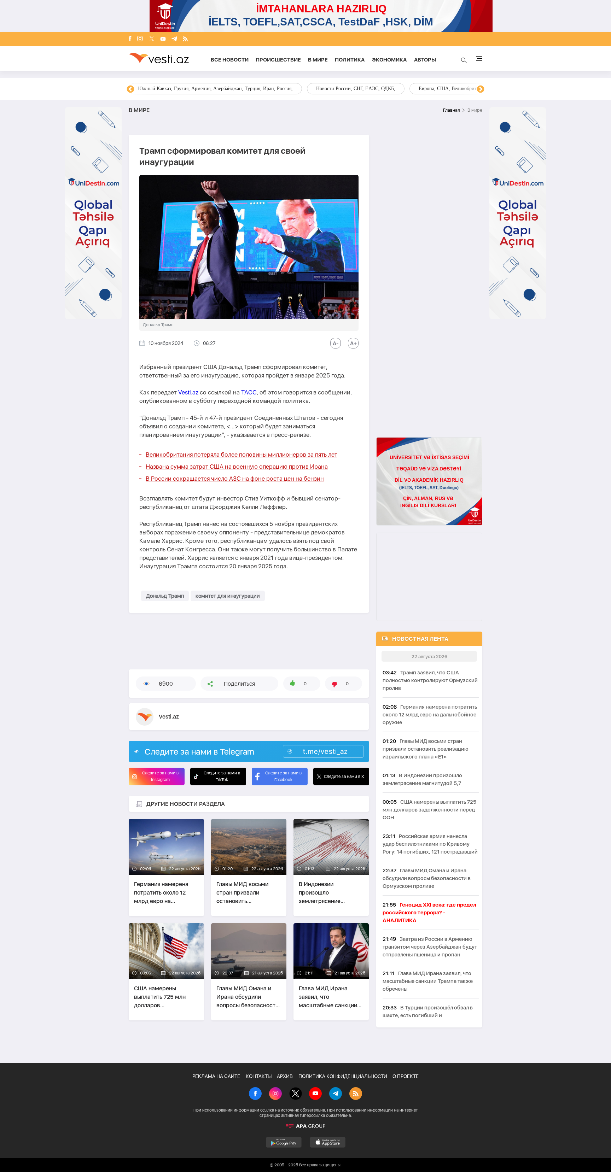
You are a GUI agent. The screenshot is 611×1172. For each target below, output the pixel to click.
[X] (295, 1094)
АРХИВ (285, 1076)
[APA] (305, 1126)
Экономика (389, 60)
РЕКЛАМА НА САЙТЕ (216, 1076)
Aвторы (425, 60)
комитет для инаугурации (228, 596)
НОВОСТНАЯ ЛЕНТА (420, 638)
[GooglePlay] (284, 1142)
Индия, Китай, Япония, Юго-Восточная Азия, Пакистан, (348, 88)
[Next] (480, 89)
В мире (318, 60)
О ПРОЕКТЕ (405, 1076)
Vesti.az (188, 392)
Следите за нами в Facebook (283, 776)
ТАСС (249, 392)
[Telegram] (174, 39)
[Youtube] (163, 39)
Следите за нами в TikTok (222, 776)
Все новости (230, 60)
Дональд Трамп (165, 596)
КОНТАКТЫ (259, 1076)
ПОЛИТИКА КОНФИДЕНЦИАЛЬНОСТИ (342, 1076)
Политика (350, 60)
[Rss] (185, 39)
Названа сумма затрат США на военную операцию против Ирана (237, 466)
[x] (152, 39)
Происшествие (278, 60)
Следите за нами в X (344, 776)
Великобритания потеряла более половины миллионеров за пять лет (241, 454)
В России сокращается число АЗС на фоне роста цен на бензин (235, 478)
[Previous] (130, 89)
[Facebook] (130, 39)
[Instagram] (140, 39)
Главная (451, 110)
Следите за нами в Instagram (160, 776)
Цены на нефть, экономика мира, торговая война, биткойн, (201, 88)
